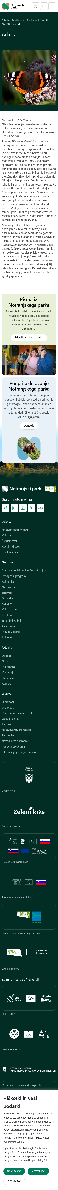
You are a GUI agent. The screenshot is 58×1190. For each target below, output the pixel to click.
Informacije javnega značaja (19, 752)
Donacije (29, 426)
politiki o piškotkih (13, 1142)
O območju (8, 702)
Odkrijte (5, 20)
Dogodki (7, 656)
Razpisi (6, 724)
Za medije (8, 735)
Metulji (44, 20)
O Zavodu (8, 708)
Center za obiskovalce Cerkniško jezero (25, 570)
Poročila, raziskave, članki (17, 713)
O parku (6, 694)
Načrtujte (7, 562)
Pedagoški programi (14, 576)
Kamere (6, 684)
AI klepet (7, 637)
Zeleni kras (8, 626)
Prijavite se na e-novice (29, 337)
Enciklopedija (18, 20)
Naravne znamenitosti (15, 530)
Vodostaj (7, 672)
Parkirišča (8, 678)
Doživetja (7, 598)
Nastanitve (8, 587)
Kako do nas (9, 609)
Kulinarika (8, 582)
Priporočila (8, 667)
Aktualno (7, 647)
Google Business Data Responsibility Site (25, 1160)
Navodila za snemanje (15, 741)
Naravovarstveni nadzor (16, 730)
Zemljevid (7, 615)
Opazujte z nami (12, 719)
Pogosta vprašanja (13, 747)
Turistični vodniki (12, 621)
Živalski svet (33, 20)
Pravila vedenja (11, 632)
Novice (6, 661)
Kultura (6, 535)
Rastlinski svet (11, 547)
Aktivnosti (8, 604)
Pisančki (6, 24)
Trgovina (7, 593)
